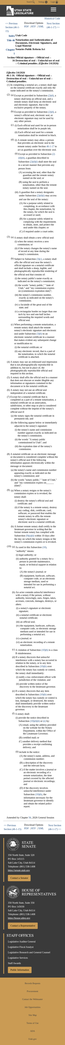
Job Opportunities (32, 1007)
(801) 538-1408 (27, 866)
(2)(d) (51, 95)
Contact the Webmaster (32, 999)
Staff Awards (14, 963)
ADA (32, 1031)
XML (41, 26)
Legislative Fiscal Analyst (20, 947)
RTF (33, 26)
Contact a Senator (19, 878)
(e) (44, 721)
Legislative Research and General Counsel (29, 952)
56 (30, 817)
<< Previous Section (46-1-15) (12, 27)
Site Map (33, 1015)
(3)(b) (39, 333)
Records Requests (32, 983)
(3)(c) (39, 259)
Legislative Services (18, 957)
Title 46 (11, 40)
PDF (26, 26)
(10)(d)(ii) (35, 721)
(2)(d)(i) (34, 161)
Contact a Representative (22, 925)
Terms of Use (32, 1023)
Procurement (32, 991)
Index (12, 36)
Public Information (19, 970)
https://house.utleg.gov (19, 918)
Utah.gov (32, 1039)
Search (29, 2)
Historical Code (52, 18)
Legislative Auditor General (21, 941)
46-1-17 (50, 146)
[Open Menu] (53, 9)
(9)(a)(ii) (30, 535)
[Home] (20, 11)
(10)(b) (44, 650)
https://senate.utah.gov (19, 870)
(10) (44, 547)
